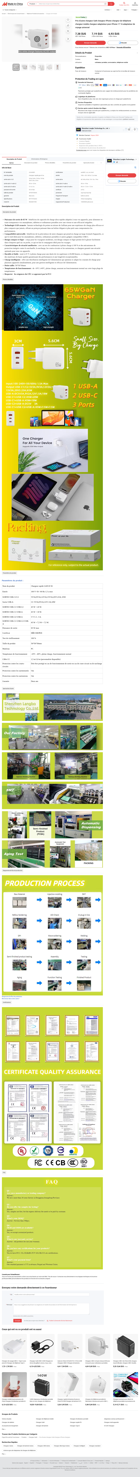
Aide (118, 10)
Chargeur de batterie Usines (25, 1446)
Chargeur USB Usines (43, 1446)
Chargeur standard (94, 1446)
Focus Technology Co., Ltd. (69, 1466)
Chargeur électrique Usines (62, 1446)
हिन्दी (96, 1463)
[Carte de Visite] (135, 167)
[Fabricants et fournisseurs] (12, 4)
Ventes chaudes (6, 1419)
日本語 (91, 1463)
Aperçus (108, 1460)
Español (32, 1463)
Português (38, 1463)
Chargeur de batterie (42, 1426)
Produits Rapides (99, 1460)
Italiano (61, 1463)
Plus (3, 1454)
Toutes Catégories (9, 10)
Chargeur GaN (40, 1422)
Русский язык (53, 1463)
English (26, 1463)
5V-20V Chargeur (109, 1426)
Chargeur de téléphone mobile (45, 1419)
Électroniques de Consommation (16, 13)
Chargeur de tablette (8, 1422)
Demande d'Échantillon (124, 47)
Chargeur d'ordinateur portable (79, 1419)
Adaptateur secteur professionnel (114, 1419)
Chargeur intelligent (79, 1446)
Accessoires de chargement (10, 1426)
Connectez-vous (81, 150)
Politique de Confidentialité (68, 1460)
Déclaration (45, 1460)
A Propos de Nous (35, 1460)
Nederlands (74, 1463)
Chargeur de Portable (51, 13)
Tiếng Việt (114, 1463)
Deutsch (67, 1463)
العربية (80, 1463)
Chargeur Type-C (75, 1426)
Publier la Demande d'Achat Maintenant (59, 1320)
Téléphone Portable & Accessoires (35, 13)
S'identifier (135, 5)
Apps (125, 10)
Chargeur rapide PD (76, 1422)
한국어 (86, 1463)
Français (45, 1463)
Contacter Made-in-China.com (85, 1460)
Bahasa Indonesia (123, 1463)
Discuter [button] (124, 43)
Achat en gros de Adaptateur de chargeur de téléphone (19, 1450)
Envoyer (17, 1321)
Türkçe (107, 1463)
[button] (97, 162)
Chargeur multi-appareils (111, 1422)
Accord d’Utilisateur (55, 1460)
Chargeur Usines (8, 1446)
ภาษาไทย (101, 1463)
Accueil (4, 13)
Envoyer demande (90, 43)
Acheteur (107, 10)
